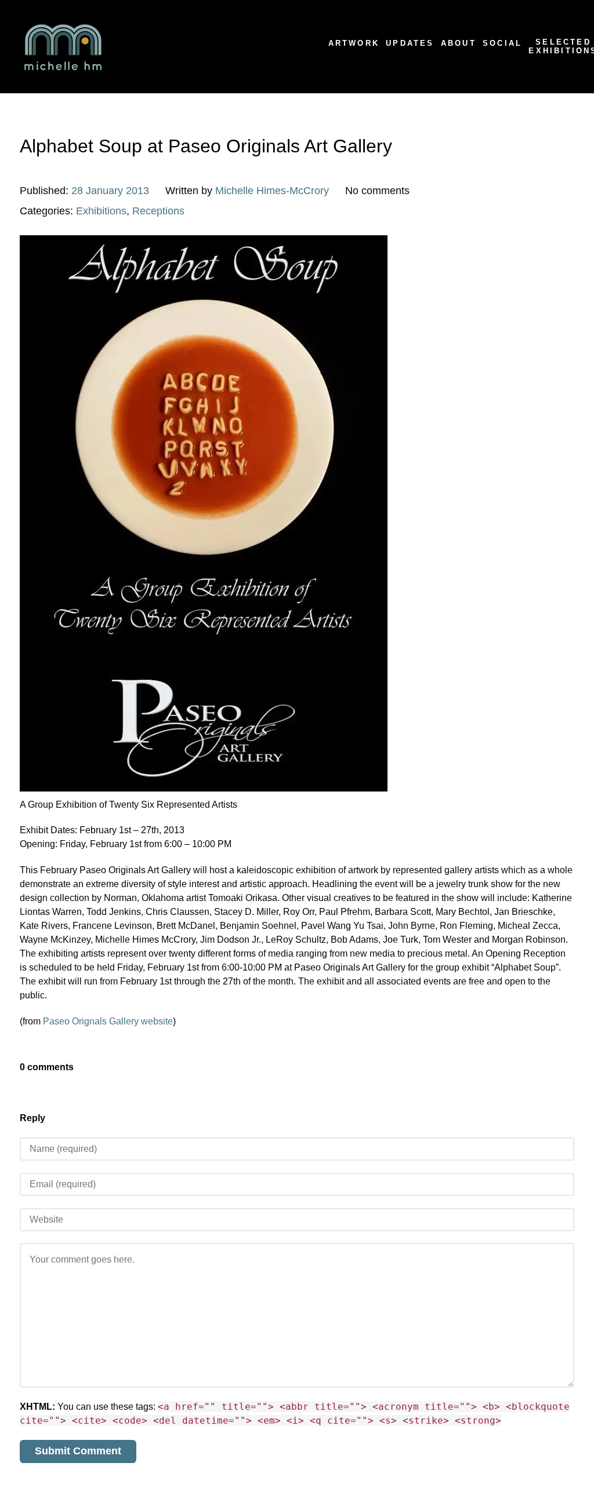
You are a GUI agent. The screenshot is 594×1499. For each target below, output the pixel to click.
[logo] (148, 47)
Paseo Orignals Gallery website (108, 1021)
